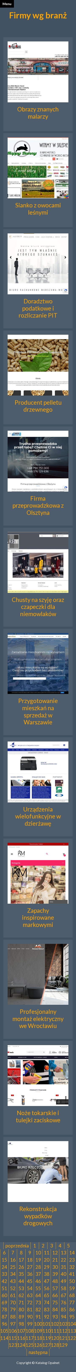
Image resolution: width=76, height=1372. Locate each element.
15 (4, 1260)
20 (46, 1260)
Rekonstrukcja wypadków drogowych (38, 1216)
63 (30, 1295)
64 (38, 1295)
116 (21, 1338)
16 (13, 1260)
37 (38, 1274)
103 (63, 1324)
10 (38, 1252)
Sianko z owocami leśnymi (38, 208)
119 (46, 1338)
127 (46, 1345)
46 (38, 1281)
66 (55, 1295)
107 (21, 1331)
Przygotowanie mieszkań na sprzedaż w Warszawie (38, 711)
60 (4, 1295)
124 (21, 1345)
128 (55, 1345)
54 (30, 1288)
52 (13, 1288)
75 (55, 1302)
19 (38, 1260)
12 (55, 1252)
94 (63, 1317)
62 (21, 1295)
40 (63, 1274)
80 (21, 1309)
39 (55, 1274)
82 (38, 1309)
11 (46, 1252)
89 (21, 1317)
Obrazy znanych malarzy (38, 113)
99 (30, 1324)
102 (55, 1324)
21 (55, 1260)
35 (21, 1274)
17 (21, 1260)
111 (55, 1331)
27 (30, 1267)
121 (63, 1338)
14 (72, 1252)
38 (46, 1274)
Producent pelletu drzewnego (38, 406)
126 (38, 1345)
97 (13, 1324)
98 (21, 1324)
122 (72, 1338)
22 (63, 1260)
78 (4, 1309)
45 (30, 1281)
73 (38, 1302)
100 (38, 1324)
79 (13, 1309)
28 (38, 1267)
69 (4, 1302)
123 (13, 1345)
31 (63, 1267)
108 (30, 1331)
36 (30, 1274)
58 (63, 1288)
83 (46, 1309)
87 (4, 1317)
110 (46, 1331)
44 (21, 1281)
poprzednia (17, 1246)
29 (46, 1267)
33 (4, 1274)
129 (63, 1345)
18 (30, 1260)
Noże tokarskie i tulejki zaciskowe (38, 1116)
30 (55, 1267)
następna (38, 1352)
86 (72, 1309)
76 (63, 1302)
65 (46, 1295)
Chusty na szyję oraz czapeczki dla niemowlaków (38, 606)
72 (30, 1302)
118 (38, 1338)
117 (30, 1338)
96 (4, 1324)
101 (46, 1324)
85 (63, 1309)
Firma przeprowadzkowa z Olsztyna (38, 505)
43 (13, 1281)
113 (72, 1331)
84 (55, 1309)
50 (72, 1281)
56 (46, 1288)
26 (21, 1267)
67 (63, 1295)
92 (46, 1317)
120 (55, 1338)
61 (13, 1295)
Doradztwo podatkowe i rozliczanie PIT (38, 308)
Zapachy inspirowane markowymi (38, 917)
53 (21, 1288)
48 (55, 1281)
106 (13, 1331)
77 (72, 1302)
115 (13, 1338)
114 (4, 1338)
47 (46, 1281)
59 (72, 1288)
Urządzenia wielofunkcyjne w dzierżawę (38, 816)
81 (30, 1309)
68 (72, 1295)
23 (72, 1260)
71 (21, 1302)
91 (38, 1317)
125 (30, 1345)
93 (55, 1317)
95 (72, 1317)
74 (46, 1302)
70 (13, 1302)
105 (4, 1331)
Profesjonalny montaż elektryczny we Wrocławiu (38, 1018)
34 (13, 1274)
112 (63, 1331)
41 (72, 1274)
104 (72, 1324)
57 (55, 1288)
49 (63, 1281)
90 (30, 1317)
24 (4, 1267)
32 (72, 1267)
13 (63, 1252)
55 (38, 1288)
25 (13, 1267)
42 (4, 1281)
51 (4, 1288)
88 (13, 1317)
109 (38, 1331)
